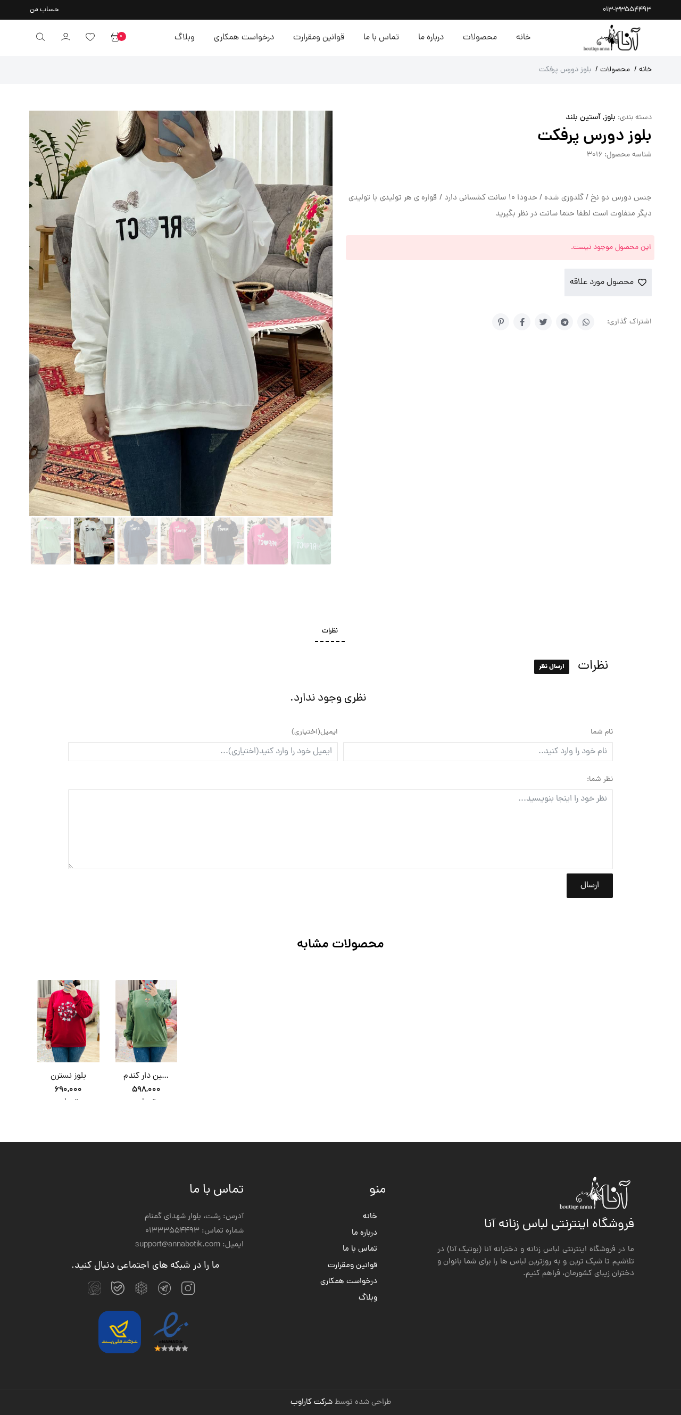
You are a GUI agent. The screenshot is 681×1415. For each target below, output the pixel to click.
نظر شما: (600, 541)
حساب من (44, 9)
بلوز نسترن (68, 838)
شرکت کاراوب (311, 1164)
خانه (523, 37)
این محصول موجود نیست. (611, 247)
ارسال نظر (551, 428)
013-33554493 (627, 9)
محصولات (480, 37)
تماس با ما (381, 37)
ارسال (589, 647)
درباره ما (431, 37)
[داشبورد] (65, 38)
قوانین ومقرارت (318, 37)
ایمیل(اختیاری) (315, 494)
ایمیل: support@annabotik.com (189, 1007)
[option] (68, 804)
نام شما (602, 494)
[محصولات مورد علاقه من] (90, 38)
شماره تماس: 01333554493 (194, 992)
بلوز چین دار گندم (146, 838)
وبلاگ (185, 37)
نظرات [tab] (330, 392)
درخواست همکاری (243, 37)
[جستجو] (40, 38)
